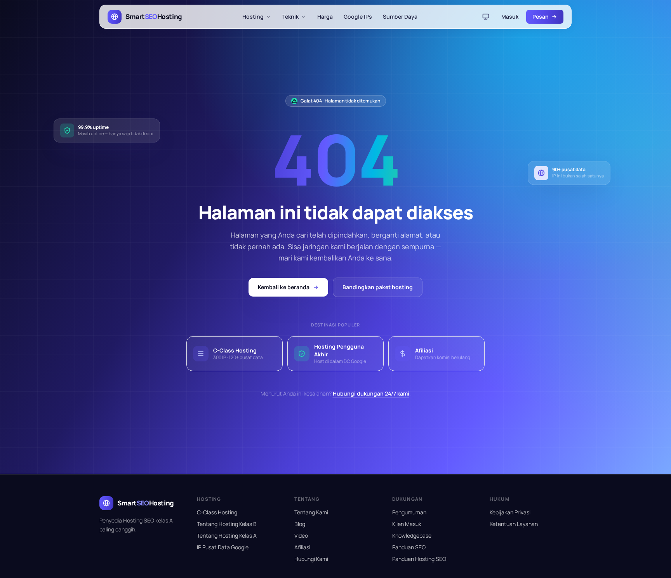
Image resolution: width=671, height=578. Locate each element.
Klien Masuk (406, 524)
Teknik (290, 16)
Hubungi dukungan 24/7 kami (371, 393)
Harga (325, 16)
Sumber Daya (400, 16)
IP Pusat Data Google (223, 547)
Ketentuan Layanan (514, 524)
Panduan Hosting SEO (419, 558)
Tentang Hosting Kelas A (227, 535)
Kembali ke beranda (283, 287)
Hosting (253, 16)
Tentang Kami (311, 512)
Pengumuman (409, 512)
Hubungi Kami (311, 558)
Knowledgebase (411, 535)
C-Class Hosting (217, 512)
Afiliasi (302, 547)
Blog (299, 524)
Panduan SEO (409, 547)
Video (301, 535)
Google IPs (358, 16)
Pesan (540, 16)
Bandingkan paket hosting (377, 287)
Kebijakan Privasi (510, 512)
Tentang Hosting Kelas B (227, 524)
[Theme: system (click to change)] (486, 16)
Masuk (509, 16)
